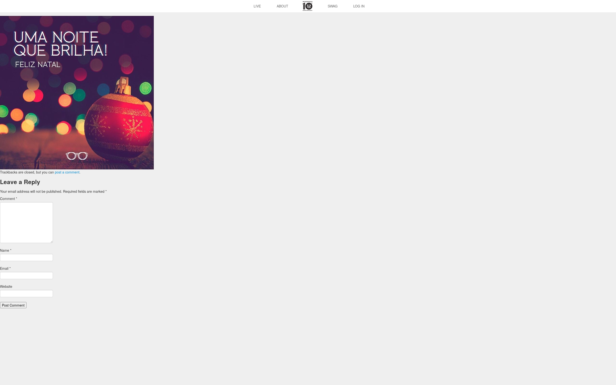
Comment (8, 198)
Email (5, 268)
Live (257, 6)
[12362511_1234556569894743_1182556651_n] (77, 92)
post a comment (67, 172)
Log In (359, 6)
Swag (333, 6)
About (282, 6)
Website (6, 286)
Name (5, 250)
